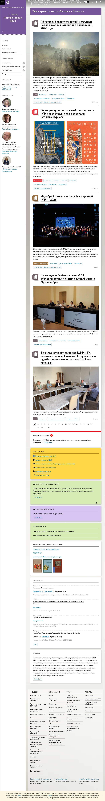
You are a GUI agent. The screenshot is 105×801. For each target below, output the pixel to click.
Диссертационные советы (73, 710)
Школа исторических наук (13, 17)
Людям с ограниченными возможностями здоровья (35, 759)
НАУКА (69, 692)
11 (70, 424)
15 (84, 424)
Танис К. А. (45, 637)
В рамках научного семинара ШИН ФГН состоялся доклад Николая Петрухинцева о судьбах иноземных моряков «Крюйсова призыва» (68, 357)
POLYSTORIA (37, 553)
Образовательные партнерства (55, 736)
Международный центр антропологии (47, 535)
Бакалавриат (6, 63)
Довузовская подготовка (53, 700)
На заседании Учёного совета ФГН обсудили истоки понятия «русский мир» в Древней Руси (68, 278)
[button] (99, 491)
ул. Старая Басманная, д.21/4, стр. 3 (9, 88)
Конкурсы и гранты (73, 723)
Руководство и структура (35, 700)
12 (73, 424)
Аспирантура (6, 74)
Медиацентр (89, 711)
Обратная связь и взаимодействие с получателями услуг (55, 742)
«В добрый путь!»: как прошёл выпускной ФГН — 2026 (67, 198)
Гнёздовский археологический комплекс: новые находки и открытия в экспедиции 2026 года (66, 25)
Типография (89, 707)
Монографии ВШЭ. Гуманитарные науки (47, 557)
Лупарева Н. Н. (38, 591)
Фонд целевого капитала (35, 727)
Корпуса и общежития (37, 714)
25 (49, 427)
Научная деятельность (9, 52)
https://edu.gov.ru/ (61, 779)
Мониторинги (71, 706)
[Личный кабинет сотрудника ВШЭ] (96, 2)
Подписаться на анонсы (41, 475)
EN (88, 2)
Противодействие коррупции (36, 733)
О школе (5, 45)
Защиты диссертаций (74, 714)
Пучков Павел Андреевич (10, 129)
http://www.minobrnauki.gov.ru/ (40, 779)
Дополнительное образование (54, 722)
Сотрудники (6, 49)
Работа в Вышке (35, 771)
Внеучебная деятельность (43, 509)
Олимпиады (52, 704)
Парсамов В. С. (49, 591)
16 (88, 424)
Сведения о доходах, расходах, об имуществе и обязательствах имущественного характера (37, 741)
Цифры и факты (35, 695)
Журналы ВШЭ (90, 714)
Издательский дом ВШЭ (93, 699)
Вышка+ (51, 711)
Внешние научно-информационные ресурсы (73, 728)
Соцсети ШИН (38, 452)
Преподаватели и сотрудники (36, 710)
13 (77, 424)
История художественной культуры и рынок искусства (55, 464)
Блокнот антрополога (43, 471)
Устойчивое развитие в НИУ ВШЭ (38, 705)
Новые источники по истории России (46, 549)
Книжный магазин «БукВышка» (91, 703)
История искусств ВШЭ (43, 460)
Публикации (38, 580)
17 (91, 424)
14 (80, 424)
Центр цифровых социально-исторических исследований (53, 531)
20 (42, 427)
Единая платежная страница (36, 767)
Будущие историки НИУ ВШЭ (45, 456)
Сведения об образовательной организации (36, 751)
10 (66, 424)
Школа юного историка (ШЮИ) (46, 484)
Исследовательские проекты (73, 701)
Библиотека (89, 695)
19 (38, 427)
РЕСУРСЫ (88, 692)
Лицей (51, 695)
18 (34, 427)
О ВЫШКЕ (34, 692)
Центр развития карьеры (54, 727)
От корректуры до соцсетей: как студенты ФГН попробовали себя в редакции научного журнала (67, 113)
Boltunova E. (37, 607)
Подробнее (37, 497)
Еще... (35, 644)
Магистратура (7, 70)
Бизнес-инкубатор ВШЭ (56, 731)
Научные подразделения (72, 696)
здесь (19, 795)
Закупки (33, 718)
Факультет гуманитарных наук (13, 7)
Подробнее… (48, 442)
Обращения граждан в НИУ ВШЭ (37, 722)
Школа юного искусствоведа (45, 468)
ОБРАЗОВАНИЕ (54, 692)
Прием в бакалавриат (56, 707)
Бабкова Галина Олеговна (10, 111)
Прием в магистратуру (56, 714)
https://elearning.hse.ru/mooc (89, 779)
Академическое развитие (72, 719)
